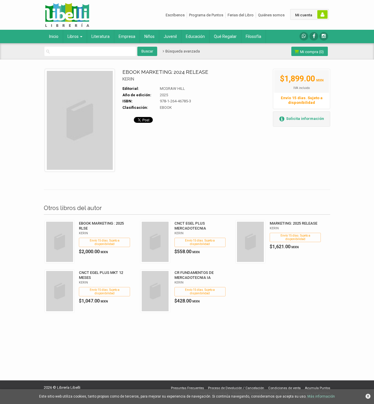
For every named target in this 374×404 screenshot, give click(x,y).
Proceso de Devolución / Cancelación (236, 388)
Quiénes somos (271, 15)
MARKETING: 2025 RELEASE (293, 223)
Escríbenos (175, 15)
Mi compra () (311, 52)
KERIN (128, 79)
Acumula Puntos (317, 388)
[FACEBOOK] (313, 36)
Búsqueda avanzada (182, 51)
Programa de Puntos (206, 15)
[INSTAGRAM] (323, 36)
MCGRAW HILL (172, 88)
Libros (73, 36)
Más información (321, 396)
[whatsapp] (303, 36)
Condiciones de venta (284, 388)
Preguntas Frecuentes (187, 388)
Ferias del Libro (241, 15)
